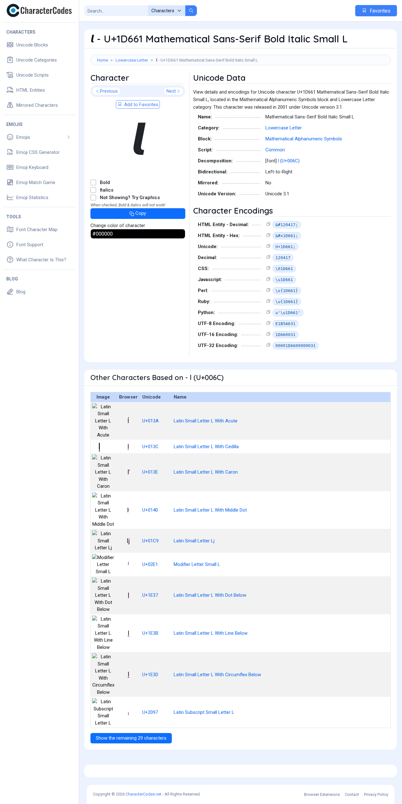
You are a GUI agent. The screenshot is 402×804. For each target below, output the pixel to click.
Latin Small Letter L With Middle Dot (210, 510)
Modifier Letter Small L (197, 564)
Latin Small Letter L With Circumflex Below (217, 674)
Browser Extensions (322, 794)
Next (171, 91)
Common (275, 150)
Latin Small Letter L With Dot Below (210, 595)
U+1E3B (150, 633)
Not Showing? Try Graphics (130, 197)
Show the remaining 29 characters (131, 738)
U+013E (150, 472)
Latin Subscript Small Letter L (204, 712)
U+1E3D (150, 674)
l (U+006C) (289, 161)
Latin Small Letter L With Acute (205, 421)
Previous (109, 91)
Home (102, 59)
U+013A (150, 421)
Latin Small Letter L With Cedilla (206, 446)
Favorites (379, 11)
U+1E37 (150, 595)
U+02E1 (150, 564)
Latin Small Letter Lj (194, 541)
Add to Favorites (140, 104)
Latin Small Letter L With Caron (206, 472)
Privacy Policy (376, 794)
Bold (105, 182)
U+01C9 (150, 541)
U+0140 (150, 510)
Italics (106, 190)
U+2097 (150, 712)
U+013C (150, 446)
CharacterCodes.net (143, 794)
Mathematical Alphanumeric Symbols (303, 139)
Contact (352, 794)
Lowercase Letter (132, 59)
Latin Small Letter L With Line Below (210, 633)
